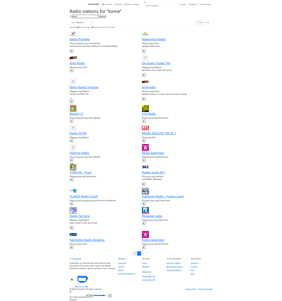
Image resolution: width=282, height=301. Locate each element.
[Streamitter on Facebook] (72, 280)
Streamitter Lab (148, 276)
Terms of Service (205, 289)
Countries (108, 4)
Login (183, 4)
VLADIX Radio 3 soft (84, 196)
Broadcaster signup (175, 266)
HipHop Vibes (79, 153)
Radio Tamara (79, 216)
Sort (72, 22)
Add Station (207, 4)
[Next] (147, 253)
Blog (193, 273)
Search (102, 16)
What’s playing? (132, 4)
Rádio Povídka (80, 39)
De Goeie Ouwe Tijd (156, 63)
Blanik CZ (76, 114)
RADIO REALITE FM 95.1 (159, 133)
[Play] (87, 295)
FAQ (192, 270)
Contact (194, 266)
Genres (119, 4)
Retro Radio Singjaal (84, 87)
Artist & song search (126, 273)
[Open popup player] (109, 295)
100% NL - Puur (81, 172)
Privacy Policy (190, 289)
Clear (208, 22)
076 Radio (149, 114)
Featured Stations (174, 270)
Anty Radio (77, 63)
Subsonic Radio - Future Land (163, 196)
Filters (201, 22)
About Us (195, 263)
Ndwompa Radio (154, 39)
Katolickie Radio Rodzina (87, 240)
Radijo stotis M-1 (154, 172)
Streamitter (76, 258)
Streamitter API (148, 280)
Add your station (173, 263)
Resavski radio (152, 216)
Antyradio (149, 87)
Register (193, 4)
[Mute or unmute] (91, 295)
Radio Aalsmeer (153, 153)
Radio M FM (78, 133)
